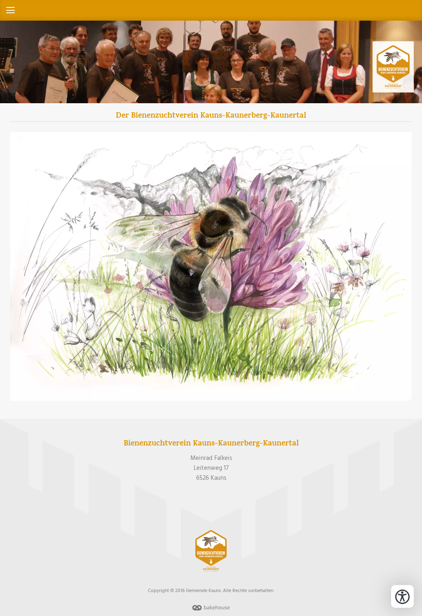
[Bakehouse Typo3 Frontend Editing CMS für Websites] (211, 611)
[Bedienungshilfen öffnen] (402, 596)
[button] (211, 10)
